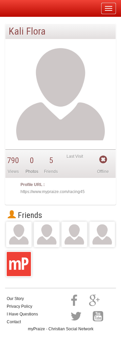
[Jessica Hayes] (19, 234)
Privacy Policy (19, 306)
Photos (32, 171)
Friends (29, 215)
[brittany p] (74, 234)
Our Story (15, 298)
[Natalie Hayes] (46, 234)
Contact (14, 322)
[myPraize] (21, 8)
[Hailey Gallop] (102, 234)
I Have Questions (22, 314)
